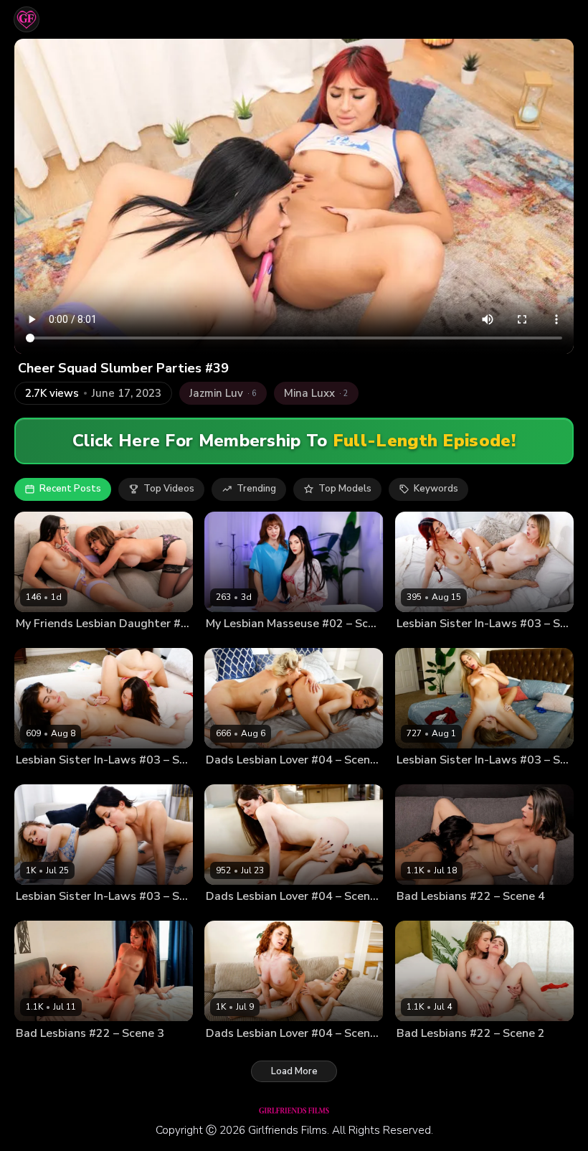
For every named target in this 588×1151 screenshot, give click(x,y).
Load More (294, 1071)
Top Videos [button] (168, 488)
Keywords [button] (436, 488)
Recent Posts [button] (70, 488)
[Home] (26, 19)
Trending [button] (256, 488)
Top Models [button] (344, 488)
